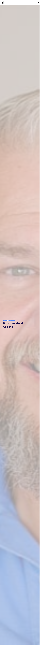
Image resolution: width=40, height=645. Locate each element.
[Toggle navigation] (38, 2)
